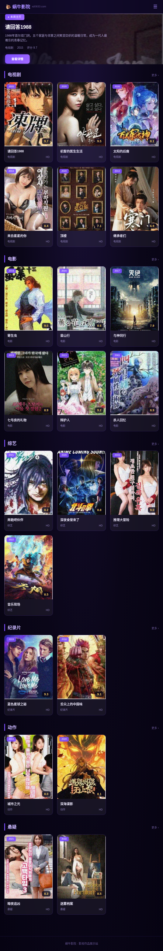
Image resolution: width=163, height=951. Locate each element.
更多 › (155, 75)
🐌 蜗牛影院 (26, 6)
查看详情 (17, 59)
